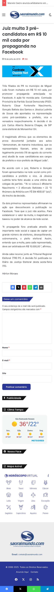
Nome (5, 347)
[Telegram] (35, 287)
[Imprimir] (41, 287)
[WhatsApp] (30, 287)
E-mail (6, 360)
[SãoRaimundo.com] (27, 14)
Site (4, 373)
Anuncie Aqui (22, 572)
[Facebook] (12, 287)
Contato (34, 572)
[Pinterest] (24, 287)
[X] (18, 287)
